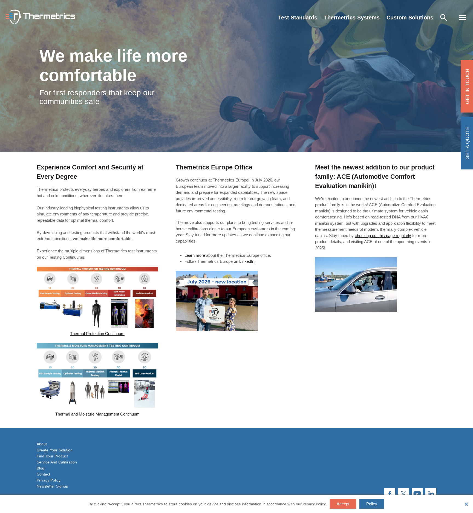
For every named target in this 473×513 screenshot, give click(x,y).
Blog (40, 468)
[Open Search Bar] (445, 17)
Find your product (52, 456)
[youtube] (417, 493)
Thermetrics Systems (352, 18)
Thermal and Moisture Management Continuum (97, 414)
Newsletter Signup (52, 486)
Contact (43, 474)
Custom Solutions (410, 18)
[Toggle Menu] (463, 17)
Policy (371, 504)
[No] (466, 504)
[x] (403, 493)
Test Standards (297, 18)
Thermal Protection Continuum (97, 333)
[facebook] (389, 493)
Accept (343, 504)
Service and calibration (57, 462)
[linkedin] (430, 493)
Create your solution (55, 450)
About (42, 444)
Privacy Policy (48, 480)
